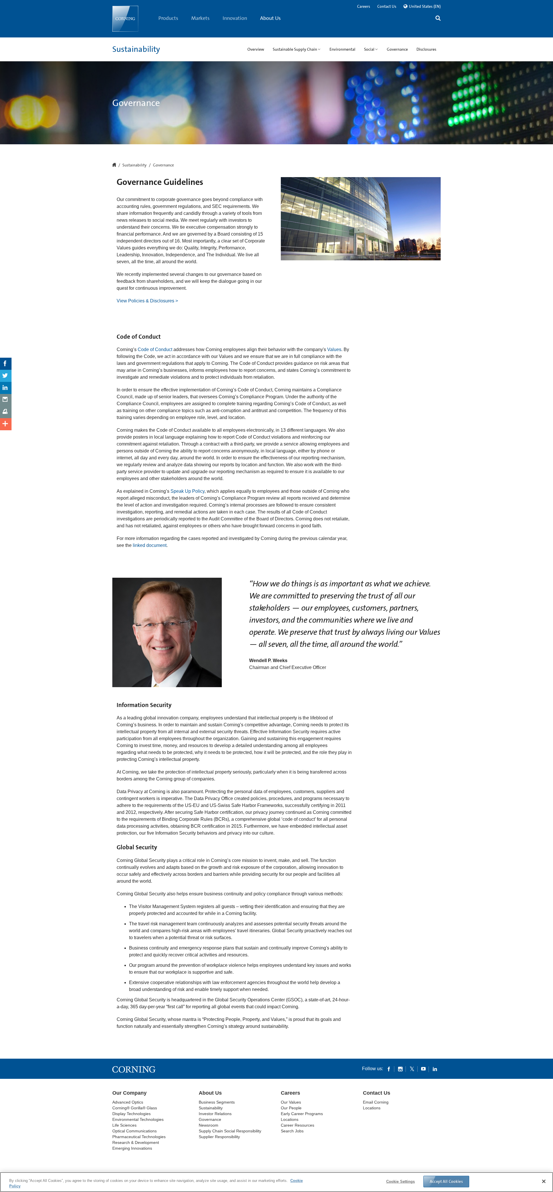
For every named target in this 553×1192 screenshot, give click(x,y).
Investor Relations (215, 1113)
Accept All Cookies (446, 1181)
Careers (363, 6)
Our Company (129, 1093)
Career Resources (297, 1125)
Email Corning (376, 1102)
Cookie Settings (400, 1181)
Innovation (235, 18)
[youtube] (423, 1068)
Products (168, 18)
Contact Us (386, 6)
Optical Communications (134, 1131)
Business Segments (217, 1102)
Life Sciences (124, 1125)
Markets (200, 18)
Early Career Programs (302, 1113)
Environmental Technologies (138, 1119)
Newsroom (208, 1125)
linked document (149, 545)
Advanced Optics (127, 1102)
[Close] (543, 1181)
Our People (291, 1108)
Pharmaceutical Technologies (139, 1136)
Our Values (291, 1102)
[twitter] (412, 1068)
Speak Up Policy (187, 491)
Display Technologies (131, 1113)
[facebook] (389, 1068)
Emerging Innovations (132, 1148)
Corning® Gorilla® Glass (134, 1108)
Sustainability (136, 49)
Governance (210, 1119)
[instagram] (400, 1068)
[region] (276, 1182)
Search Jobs (292, 1131)
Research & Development (135, 1142)
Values (334, 349)
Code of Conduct (155, 349)
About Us (270, 18)
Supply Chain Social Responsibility (230, 1131)
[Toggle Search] (438, 19)
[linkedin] (435, 1068)
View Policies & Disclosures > (147, 300)
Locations (289, 1119)
